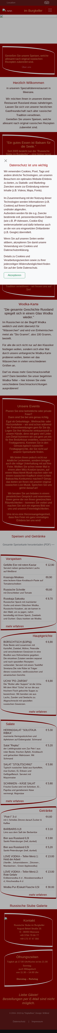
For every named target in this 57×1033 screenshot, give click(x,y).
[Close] (6, 161)
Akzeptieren (14, 275)
